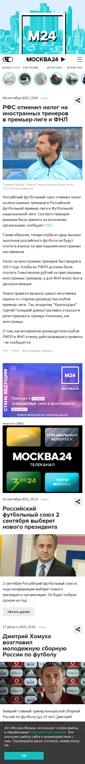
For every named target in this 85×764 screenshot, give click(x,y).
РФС (5, 350)
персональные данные (48, 732)
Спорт (45, 98)
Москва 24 (42, 59)
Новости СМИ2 (13, 423)
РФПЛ (15, 350)
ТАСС (49, 225)
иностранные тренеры (37, 350)
